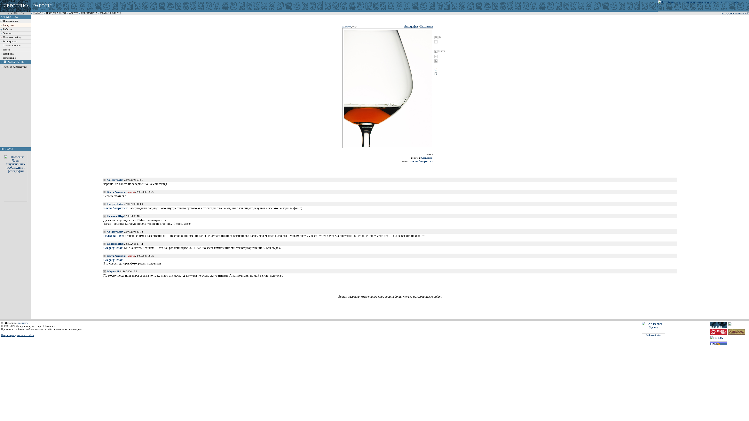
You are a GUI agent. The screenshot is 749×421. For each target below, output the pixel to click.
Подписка (8, 53)
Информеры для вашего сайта (17, 335)
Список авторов (11, 45)
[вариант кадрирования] (183, 275)
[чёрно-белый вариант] (436, 51)
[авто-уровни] (436, 61)
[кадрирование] (436, 37)
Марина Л (113, 271)
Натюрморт (426, 26)
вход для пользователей (735, 13)
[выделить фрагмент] (436, 41)
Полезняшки (9, 58)
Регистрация (10, 41)
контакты (23, 322)
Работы (7, 29)
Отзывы (7, 33)
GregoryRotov (115, 179)
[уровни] (436, 56)
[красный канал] (439, 51)
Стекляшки (427, 157)
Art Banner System (653, 335)
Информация (10, 21)
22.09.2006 (346, 27)
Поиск (6, 49)
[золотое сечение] (439, 37)
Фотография (411, 26)
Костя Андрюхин (421, 161)
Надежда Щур (115, 216)
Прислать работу (12, 37)
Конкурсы (8, 25)
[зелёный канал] (442, 51)
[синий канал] (444, 51)
